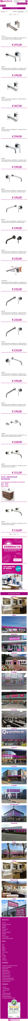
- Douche (4, 987)
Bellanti (3, 949)
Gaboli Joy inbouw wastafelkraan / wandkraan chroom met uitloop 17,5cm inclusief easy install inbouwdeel (13, 191)
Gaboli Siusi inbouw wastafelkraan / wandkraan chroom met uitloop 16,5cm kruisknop (14, 466)
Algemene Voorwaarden (7, 938)
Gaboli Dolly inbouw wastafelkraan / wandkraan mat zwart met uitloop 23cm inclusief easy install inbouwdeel (14, 252)
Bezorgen (4, 926)
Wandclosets (5, 968)
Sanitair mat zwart (6, 975)
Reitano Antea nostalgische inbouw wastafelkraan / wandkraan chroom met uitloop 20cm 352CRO (14, 435)
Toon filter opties (13, 8)
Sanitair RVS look (6, 976)
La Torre (4, 956)
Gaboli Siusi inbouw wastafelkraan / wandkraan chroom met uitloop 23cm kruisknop (14, 524)
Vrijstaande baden (6, 971)
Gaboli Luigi (4, 952)
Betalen (4, 927)
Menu (4, 5)
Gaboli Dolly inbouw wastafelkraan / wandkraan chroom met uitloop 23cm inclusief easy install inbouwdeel (13, 405)
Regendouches (5, 970)
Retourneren (5, 929)
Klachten (4, 933)
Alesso (3, 947)
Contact (4, 922)
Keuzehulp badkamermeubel (8, 998)
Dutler (3, 950)
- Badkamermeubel (6, 993)
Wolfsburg (4, 960)
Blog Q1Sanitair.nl (6, 994)
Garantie (4, 930)
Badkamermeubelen (6, 967)
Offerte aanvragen (6, 932)
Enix (3, 953)
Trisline (3, 958)
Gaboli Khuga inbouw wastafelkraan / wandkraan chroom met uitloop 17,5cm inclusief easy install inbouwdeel (14, 160)
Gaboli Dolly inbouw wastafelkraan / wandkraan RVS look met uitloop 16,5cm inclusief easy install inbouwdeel (13, 344)
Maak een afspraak (6, 924)
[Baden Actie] (12, 577)
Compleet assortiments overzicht (9, 965)
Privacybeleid (5, 936)
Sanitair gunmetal (6, 981)
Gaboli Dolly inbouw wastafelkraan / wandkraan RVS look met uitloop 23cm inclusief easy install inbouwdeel (13, 313)
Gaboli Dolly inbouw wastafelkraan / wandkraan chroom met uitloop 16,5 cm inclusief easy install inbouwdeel (13, 374)
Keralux (4, 955)
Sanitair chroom (5, 973)
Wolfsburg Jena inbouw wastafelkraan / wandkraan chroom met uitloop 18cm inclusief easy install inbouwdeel (14, 283)
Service (4, 935)
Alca (3, 944)
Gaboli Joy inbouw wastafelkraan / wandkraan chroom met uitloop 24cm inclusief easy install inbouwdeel (13, 221)
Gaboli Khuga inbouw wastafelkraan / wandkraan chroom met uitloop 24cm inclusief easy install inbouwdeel (14, 69)
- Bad (3, 991)
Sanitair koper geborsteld (8, 979)
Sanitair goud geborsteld (7, 978)
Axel (3, 945)
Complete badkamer (7, 996)
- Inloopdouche (5, 990)
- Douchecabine (5, 988)
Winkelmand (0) (22, 3)
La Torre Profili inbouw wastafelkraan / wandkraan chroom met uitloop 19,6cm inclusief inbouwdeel (14, 38)
